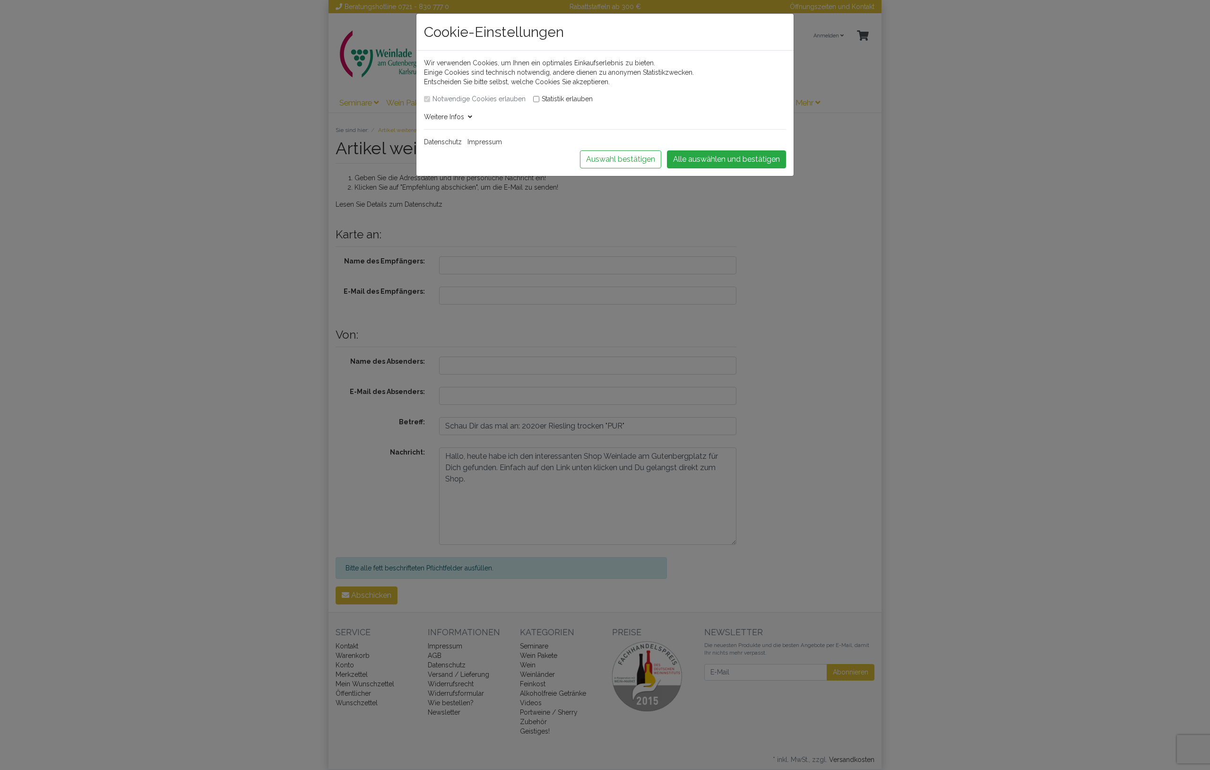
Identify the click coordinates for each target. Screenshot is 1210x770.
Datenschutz (443, 142)
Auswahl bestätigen (620, 159)
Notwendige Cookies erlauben (479, 99)
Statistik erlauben (567, 99)
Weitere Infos (446, 117)
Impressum (484, 142)
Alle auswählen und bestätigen (726, 159)
